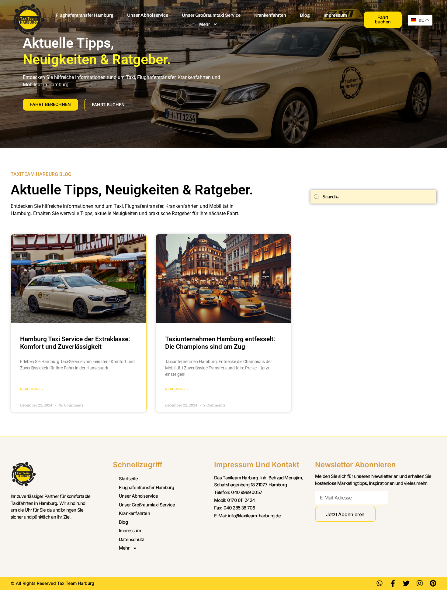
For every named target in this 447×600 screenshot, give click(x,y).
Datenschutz (131, 539)
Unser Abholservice (147, 15)
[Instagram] (419, 583)
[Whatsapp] (379, 583)
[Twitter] (406, 583)
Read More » (31, 389)
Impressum (335, 15)
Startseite (128, 479)
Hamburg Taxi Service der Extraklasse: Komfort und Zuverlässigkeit (75, 342)
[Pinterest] (433, 583)
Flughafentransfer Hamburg (84, 15)
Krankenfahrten (270, 15)
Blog (305, 15)
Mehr (204, 24)
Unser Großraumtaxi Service (211, 15)
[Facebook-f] (393, 583)
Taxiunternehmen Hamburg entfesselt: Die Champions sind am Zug (220, 342)
